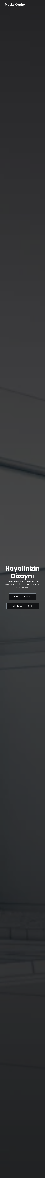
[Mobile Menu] (38, 5)
